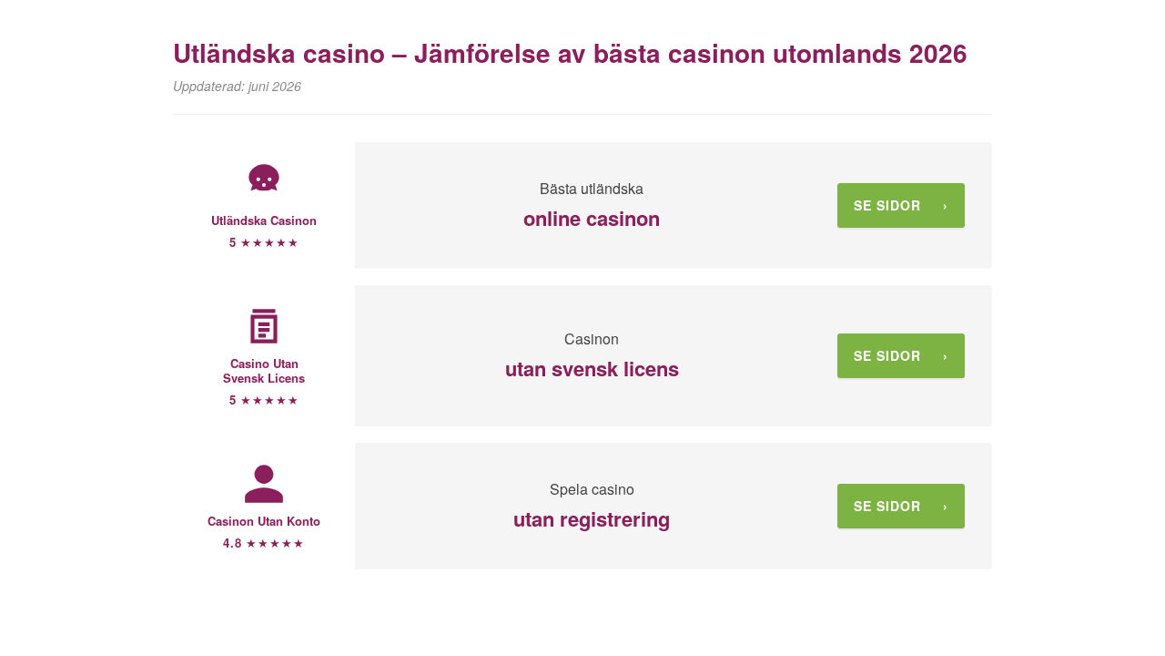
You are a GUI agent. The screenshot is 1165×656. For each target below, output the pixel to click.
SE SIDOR (901, 205)
